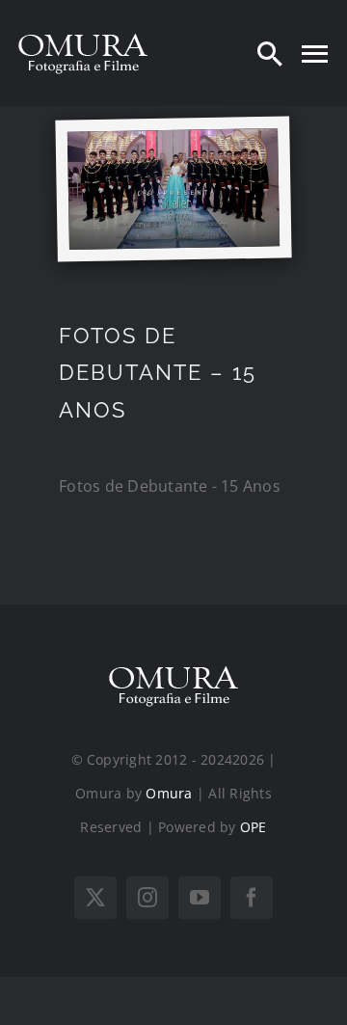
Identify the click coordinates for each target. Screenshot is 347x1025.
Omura (169, 793)
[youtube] (199, 898)
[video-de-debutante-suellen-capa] (172, 137)
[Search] (270, 53)
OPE (253, 827)
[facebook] (251, 898)
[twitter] (95, 898)
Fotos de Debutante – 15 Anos (157, 372)
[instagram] (147, 898)
